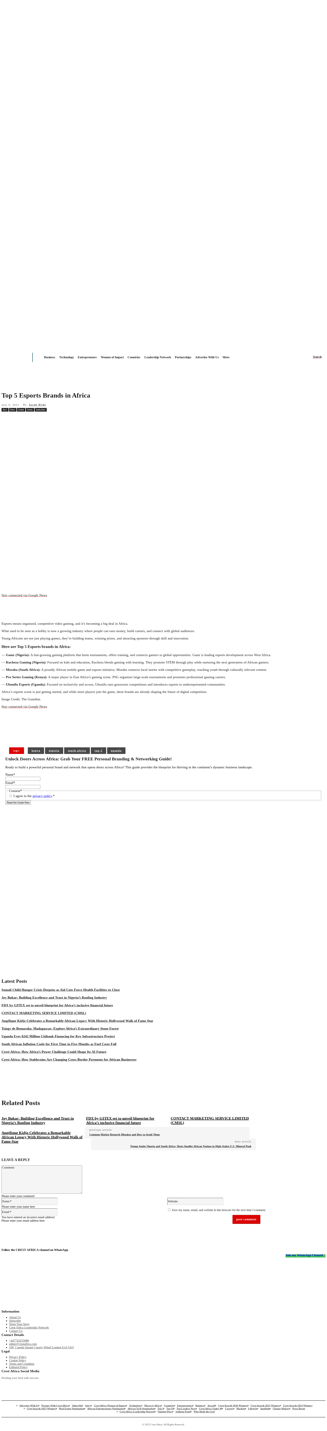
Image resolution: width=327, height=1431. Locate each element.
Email (10, 783)
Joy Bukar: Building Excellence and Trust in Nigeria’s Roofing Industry (54, 997)
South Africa (40, 409)
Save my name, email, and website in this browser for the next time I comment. (219, 1210)
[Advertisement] (163, 451)
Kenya (12, 409)
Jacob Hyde (37, 404)
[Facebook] (34, 418)
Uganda (21, 409)
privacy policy (42, 796)
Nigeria (30, 409)
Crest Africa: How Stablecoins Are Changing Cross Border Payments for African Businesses (69, 1059)
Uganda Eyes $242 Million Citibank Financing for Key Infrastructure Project (58, 1036)
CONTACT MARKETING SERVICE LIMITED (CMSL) (44, 1013)
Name (10, 774)
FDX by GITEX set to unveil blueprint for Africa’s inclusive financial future (57, 1005)
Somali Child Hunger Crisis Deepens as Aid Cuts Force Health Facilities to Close (61, 990)
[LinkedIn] (141, 1384)
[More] (62, 735)
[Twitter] (96, 1384)
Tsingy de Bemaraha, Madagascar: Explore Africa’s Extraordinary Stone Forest (60, 1028)
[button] (317, 356)
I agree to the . (34, 796)
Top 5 (5, 409)
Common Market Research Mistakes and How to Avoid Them (124, 1134)
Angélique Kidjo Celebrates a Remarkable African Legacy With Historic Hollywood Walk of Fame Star (77, 1021)
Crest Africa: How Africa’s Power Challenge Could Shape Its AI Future (54, 1052)
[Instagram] (4, 1384)
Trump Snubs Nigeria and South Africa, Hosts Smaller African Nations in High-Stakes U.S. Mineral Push (190, 1146)
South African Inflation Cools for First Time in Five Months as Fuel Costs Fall (59, 1044)
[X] (48, 418)
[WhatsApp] (75, 418)
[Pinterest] (61, 418)
